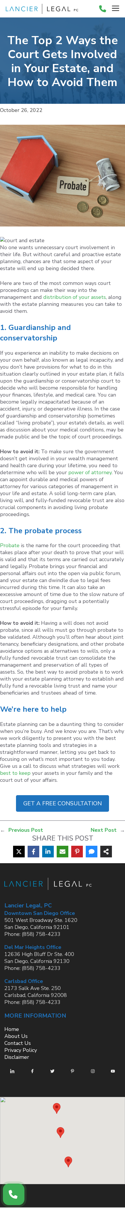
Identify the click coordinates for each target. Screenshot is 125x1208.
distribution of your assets (74, 297)
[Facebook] (33, 851)
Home (11, 1029)
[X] (19, 851)
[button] (57, 1108)
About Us (16, 1036)
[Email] (62, 851)
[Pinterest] (77, 851)
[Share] (106, 851)
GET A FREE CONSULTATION (62, 803)
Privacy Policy (20, 1050)
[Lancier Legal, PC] (40, 9)
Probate (9, 545)
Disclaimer (16, 1057)
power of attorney (90, 472)
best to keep (15, 773)
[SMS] (91, 851)
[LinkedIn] (48, 851)
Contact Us (17, 1043)
